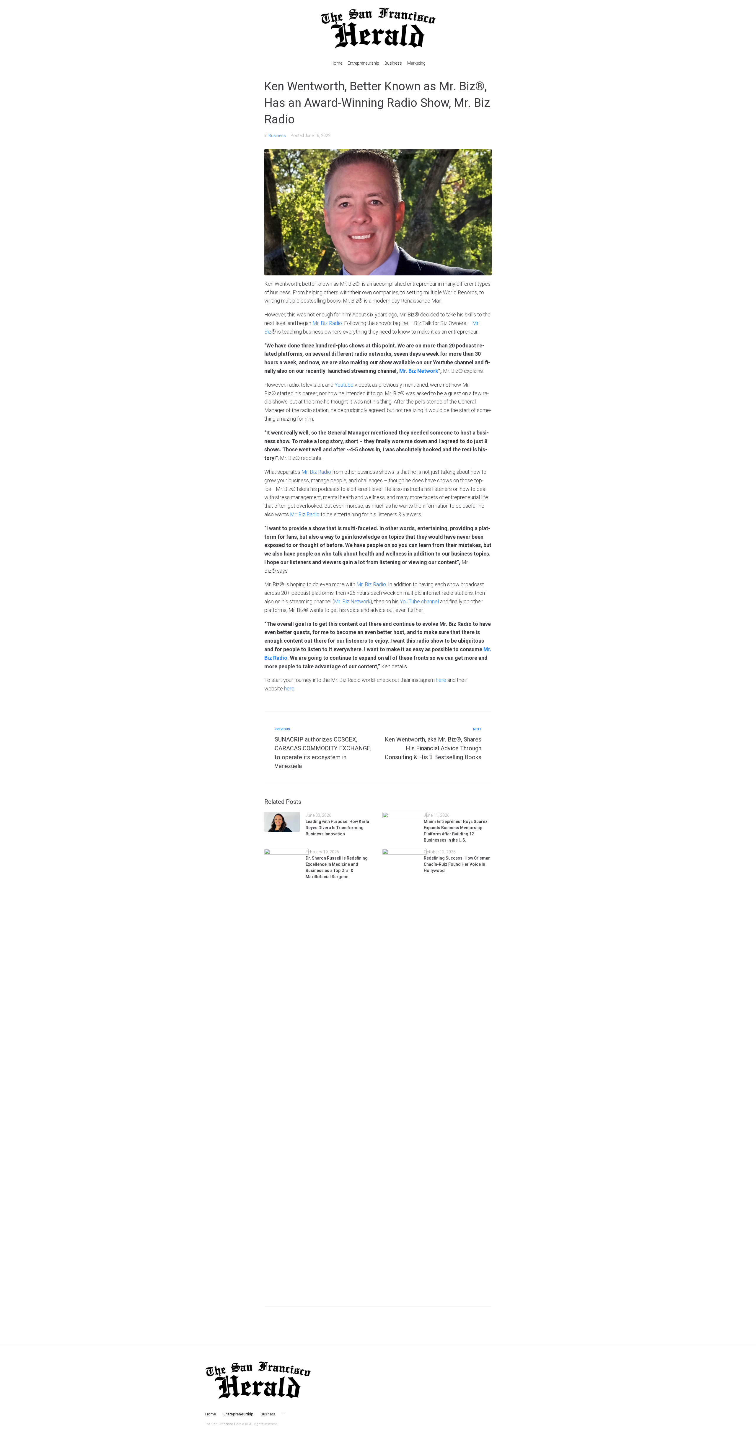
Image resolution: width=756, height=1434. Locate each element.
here (441, 680)
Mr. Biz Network (352, 601)
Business (277, 135)
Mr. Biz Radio (327, 323)
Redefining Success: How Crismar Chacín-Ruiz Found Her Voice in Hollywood (457, 864)
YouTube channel (419, 601)
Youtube (344, 385)
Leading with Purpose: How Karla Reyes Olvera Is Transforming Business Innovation (337, 827)
